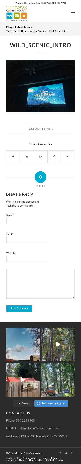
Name (10, 215)
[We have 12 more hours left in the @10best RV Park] (58, 344)
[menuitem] (73, 13)
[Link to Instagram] (66, 453)
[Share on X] (27, 157)
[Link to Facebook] (60, 453)
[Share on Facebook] (13, 157)
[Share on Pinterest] (54, 157)
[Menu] (73, 13)
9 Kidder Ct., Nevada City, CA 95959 (32, 3)
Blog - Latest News (19, 27)
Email (9, 234)
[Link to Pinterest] (72, 453)
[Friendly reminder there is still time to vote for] (58, 380)
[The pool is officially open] (23, 380)
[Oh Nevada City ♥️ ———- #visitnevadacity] (23, 344)
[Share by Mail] (68, 157)
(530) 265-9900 (58, 3)
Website (10, 253)
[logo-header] (33, 14)
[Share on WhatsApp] (40, 157)
